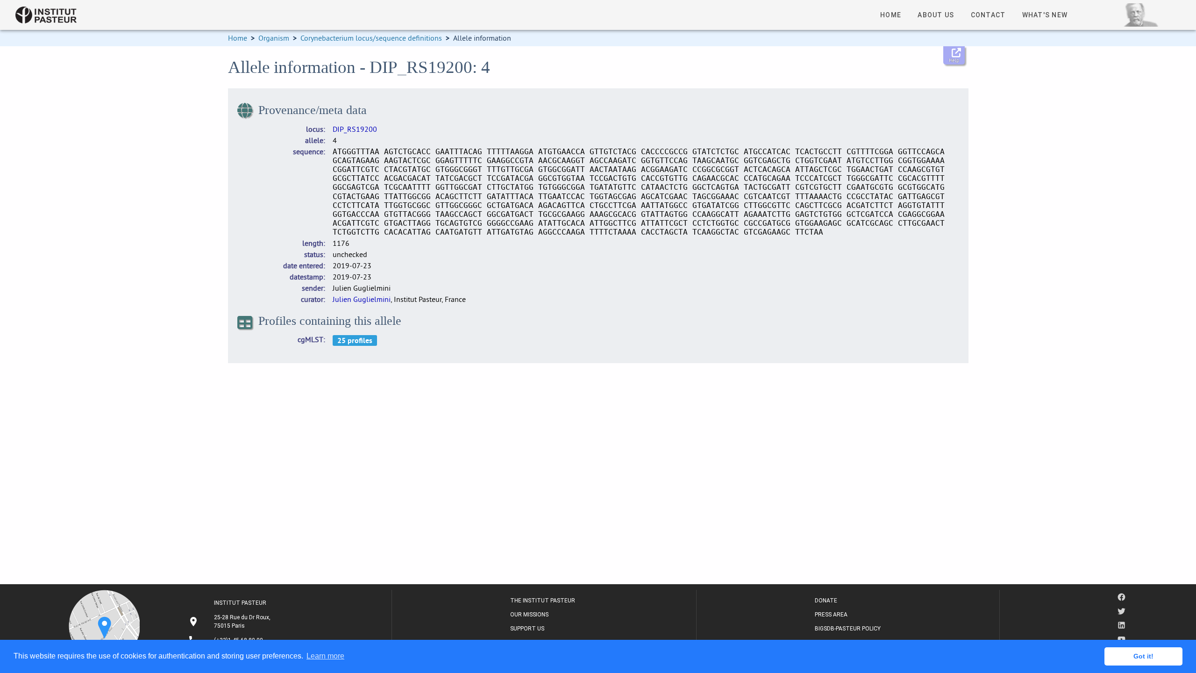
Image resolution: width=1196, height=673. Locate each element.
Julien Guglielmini (362, 299)
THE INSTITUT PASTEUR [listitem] (542, 600)
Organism (273, 38)
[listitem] (230, 621)
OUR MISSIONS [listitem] (529, 614)
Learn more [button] (325, 656)
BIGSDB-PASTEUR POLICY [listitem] (848, 628)
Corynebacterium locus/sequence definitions (371, 38)
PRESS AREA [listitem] (831, 614)
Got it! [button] (1143, 656)
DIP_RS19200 (355, 129)
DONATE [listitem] (826, 600)
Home (237, 38)
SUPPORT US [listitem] (527, 628)
